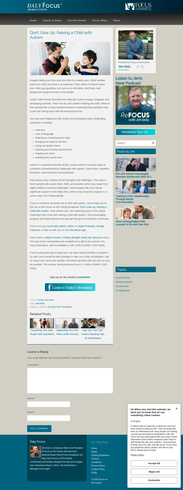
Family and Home (45, 300)
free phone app (77, 230)
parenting (40, 303)
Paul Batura (125, 70)
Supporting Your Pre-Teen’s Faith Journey (67, 332)
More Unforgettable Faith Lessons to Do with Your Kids (132, 223)
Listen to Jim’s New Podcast (129, 80)
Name (31, 398)
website (62, 245)
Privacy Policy (98, 466)
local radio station (56, 226)
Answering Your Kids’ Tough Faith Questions (42, 332)
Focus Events (122, 286)
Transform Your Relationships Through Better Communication (132, 199)
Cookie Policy (98, 469)
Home (94, 448)
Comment (33, 365)
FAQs (94, 473)
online (70, 226)
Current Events (123, 278)
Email (31, 412)
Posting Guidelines (100, 455)
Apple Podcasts (86, 226)
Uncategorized (123, 290)
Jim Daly (44, 7)
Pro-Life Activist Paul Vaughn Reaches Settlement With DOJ (133, 175)
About (94, 452)
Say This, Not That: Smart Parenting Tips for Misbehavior (93, 334)
